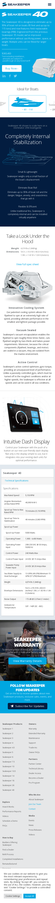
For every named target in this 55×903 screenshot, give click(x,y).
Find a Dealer (8, 849)
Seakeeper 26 (8, 785)
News (31, 825)
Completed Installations (12, 859)
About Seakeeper (36, 799)
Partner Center (35, 764)
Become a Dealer (36, 778)
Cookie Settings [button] (13, 896)
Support (32, 743)
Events (31, 820)
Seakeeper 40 (8, 790)
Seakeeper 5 (7, 752)
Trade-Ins (33, 747)
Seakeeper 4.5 (8, 747)
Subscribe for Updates (29, 706)
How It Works (8, 806)
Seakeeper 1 (7, 728)
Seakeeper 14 (8, 776)
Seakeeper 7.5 (8, 761)
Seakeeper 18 (8, 780)
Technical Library (36, 768)
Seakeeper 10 (8, 766)
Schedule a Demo (10, 821)
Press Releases (35, 830)
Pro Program (34, 782)
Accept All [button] (29, 896)
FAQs (4, 825)
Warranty (33, 728)
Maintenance (34, 738)
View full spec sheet (27, 264)
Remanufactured (9, 864)
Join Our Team (35, 804)
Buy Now (11, 68)
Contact (32, 809)
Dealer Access (35, 773)
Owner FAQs (34, 752)
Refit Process (8, 854)
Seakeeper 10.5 (9, 771)
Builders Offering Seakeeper (9, 843)
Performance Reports (11, 811)
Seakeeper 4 (7, 743)
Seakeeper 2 (7, 733)
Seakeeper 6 (7, 757)
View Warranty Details (27, 661)
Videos (5, 816)
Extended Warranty (37, 733)
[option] (27, 103)
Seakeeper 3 (7, 738)
